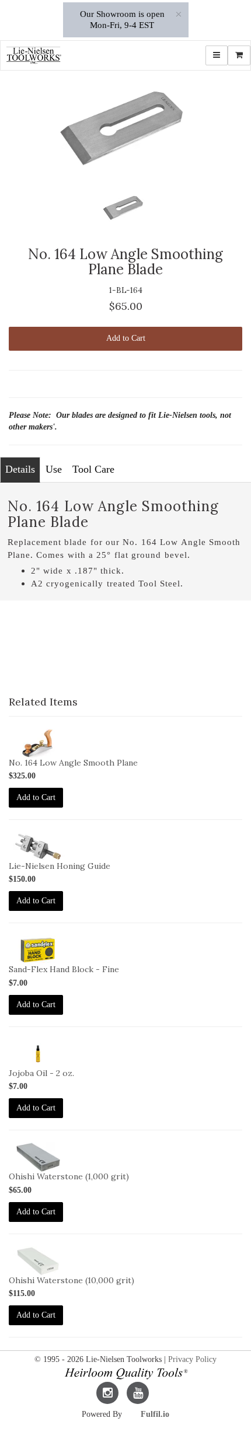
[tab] (20, 470)
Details (20, 469)
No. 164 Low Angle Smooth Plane (73, 762)
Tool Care (93, 469)
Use (54, 469)
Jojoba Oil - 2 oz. (41, 1073)
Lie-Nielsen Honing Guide (59, 866)
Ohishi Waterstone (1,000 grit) (69, 1176)
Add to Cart (125, 338)
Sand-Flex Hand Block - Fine (64, 969)
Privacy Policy (192, 1359)
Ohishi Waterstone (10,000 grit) (71, 1280)
